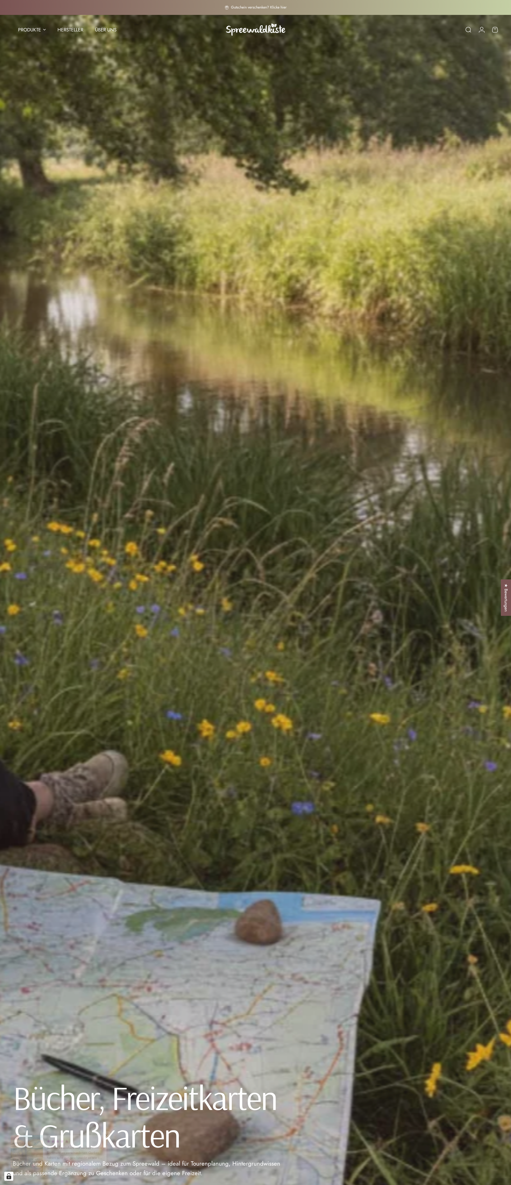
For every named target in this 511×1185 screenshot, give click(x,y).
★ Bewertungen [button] (506, 598)
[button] (106, 1135)
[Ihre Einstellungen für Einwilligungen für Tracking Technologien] (8, 1176)
